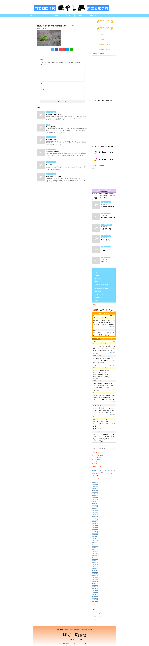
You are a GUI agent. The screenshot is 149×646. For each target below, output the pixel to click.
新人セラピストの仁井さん (98, 455)
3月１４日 (104, 261)
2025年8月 (95, 495)
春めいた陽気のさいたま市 (53, 176)
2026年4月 (95, 486)
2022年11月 (95, 521)
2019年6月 (95, 596)
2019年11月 (95, 586)
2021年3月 (95, 557)
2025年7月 (95, 497)
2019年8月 (95, 592)
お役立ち (106, 15)
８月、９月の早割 (106, 229)
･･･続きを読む (112, 326)
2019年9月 (95, 590)
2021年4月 (95, 555)
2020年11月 (95, 564)
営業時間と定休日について (53, 114)
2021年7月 (95, 549)
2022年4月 (95, 533)
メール (42, 89)
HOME (31, 15)
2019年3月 (95, 601)
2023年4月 (95, 512)
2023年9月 (95, 503)
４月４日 (103, 250)
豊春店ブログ (98, 291)
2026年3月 (95, 488)
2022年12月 (95, 520)
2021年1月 (95, 560)
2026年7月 (95, 484)
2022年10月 (95, 523)
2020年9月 (95, 568)
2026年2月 (95, 490)
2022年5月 (95, 531)
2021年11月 (95, 542)
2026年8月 (95, 482)
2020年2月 (95, 581)
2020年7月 (95, 572)
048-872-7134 (75, 639)
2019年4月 (95, 600)
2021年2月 (95, 559)
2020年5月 (95, 575)
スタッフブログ (99, 294)
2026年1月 (95, 492)
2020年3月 (95, 579)
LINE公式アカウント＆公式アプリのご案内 (102, 470)
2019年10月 (95, 588)
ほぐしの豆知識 (99, 297)
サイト (41, 95)
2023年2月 (95, 516)
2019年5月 (95, 598)
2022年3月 (95, 534)
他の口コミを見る (104, 445)
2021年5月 (95, 553)
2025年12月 (95, 494)
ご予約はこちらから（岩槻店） (102, 284)
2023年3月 (95, 514)
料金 (43, 15)
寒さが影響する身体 (51, 139)
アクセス (56, 15)
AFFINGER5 (88, 643)
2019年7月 (95, 594)
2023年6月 (95, 508)
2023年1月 (95, 518)
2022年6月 (95, 529)
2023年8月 (95, 505)
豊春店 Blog (93, 15)
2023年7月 (95, 507)
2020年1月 (95, 583)
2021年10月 (95, 544)
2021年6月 (95, 551)
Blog (94, 609)
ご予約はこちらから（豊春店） (102, 288)
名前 (41, 83)
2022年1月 (95, 538)
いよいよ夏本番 (105, 240)
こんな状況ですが (51, 127)
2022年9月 (95, 525)
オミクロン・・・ (51, 164)
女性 (104, 338)
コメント (42, 64)
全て (97, 338)
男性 (112, 338)
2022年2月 (95, 536)
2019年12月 (95, 585)
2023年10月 (95, 501)
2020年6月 (95, 573)
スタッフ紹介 (68, 15)
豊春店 (80, 15)
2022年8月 (95, 527)
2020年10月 (95, 566)
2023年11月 (95, 499)
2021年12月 (95, 540)
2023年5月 (95, 510)
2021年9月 (95, 546)
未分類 (94, 620)
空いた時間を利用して (52, 151)
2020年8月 (95, 570)
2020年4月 (95, 577)
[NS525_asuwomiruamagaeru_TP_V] (67, 49)
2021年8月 (95, 547)
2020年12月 (95, 562)
